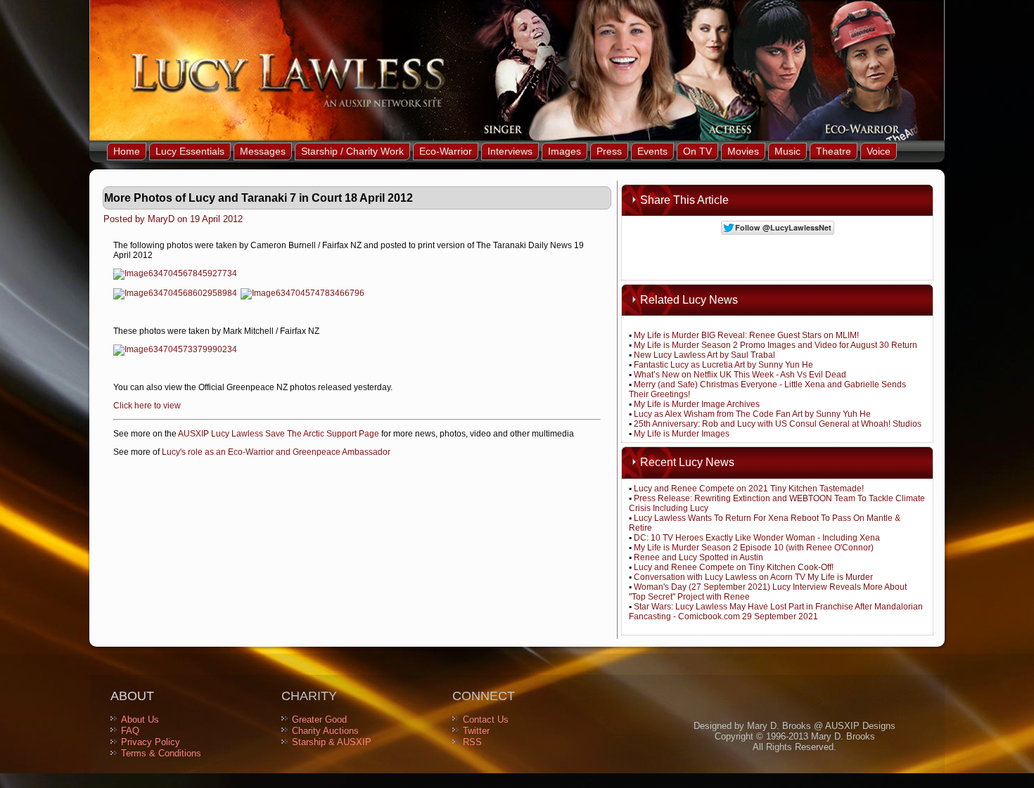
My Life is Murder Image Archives (697, 404)
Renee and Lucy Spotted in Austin (698, 557)
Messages (263, 151)
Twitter (476, 730)
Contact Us (486, 719)
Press (609, 151)
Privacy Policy (150, 742)
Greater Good (319, 719)
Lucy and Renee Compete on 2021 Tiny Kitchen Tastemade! (749, 488)
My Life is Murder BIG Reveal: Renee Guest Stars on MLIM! (746, 335)
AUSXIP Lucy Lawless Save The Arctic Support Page (278, 434)
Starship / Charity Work (352, 151)
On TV (697, 151)
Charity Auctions (325, 730)
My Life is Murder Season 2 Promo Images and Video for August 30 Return (775, 345)
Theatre (833, 151)
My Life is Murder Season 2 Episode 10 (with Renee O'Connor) (754, 548)
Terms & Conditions (161, 753)
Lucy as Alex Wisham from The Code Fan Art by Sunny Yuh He (752, 414)
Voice (879, 151)
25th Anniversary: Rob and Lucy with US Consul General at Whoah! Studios (777, 424)
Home (126, 151)
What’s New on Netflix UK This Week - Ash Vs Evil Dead (740, 375)
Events (652, 151)
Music (787, 151)
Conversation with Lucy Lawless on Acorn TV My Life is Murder (753, 577)
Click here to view (147, 406)
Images (564, 151)
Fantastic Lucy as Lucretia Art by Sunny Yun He (723, 365)
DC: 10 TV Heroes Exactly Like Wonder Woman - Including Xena (757, 538)
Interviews (509, 151)
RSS (472, 742)
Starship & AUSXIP (331, 742)
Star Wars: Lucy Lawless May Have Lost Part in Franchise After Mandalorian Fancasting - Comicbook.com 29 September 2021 (776, 611)
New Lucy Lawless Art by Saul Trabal (704, 355)
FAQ (130, 730)
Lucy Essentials (189, 151)
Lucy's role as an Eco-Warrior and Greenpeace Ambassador (276, 452)
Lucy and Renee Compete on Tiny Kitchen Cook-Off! (734, 567)
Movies (743, 151)
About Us (140, 719)
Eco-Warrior (445, 151)
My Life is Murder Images (681, 434)
